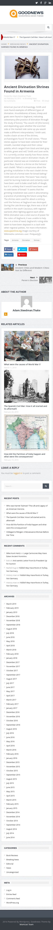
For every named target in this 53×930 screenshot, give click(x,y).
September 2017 (13, 674)
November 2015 (13, 766)
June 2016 (10, 737)
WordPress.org (12, 902)
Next (32, 277)
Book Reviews (12, 855)
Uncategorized (12, 872)
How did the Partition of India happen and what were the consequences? (24, 455)
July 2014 (10, 833)
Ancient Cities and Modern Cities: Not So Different (32, 269)
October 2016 (12, 720)
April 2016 (10, 745)
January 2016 (11, 758)
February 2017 (12, 704)
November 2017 (13, 666)
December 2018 (12, 616)
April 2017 (10, 695)
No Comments (9, 101)
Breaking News (31, 98)
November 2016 (13, 716)
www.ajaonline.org (13, 230)
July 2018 (10, 633)
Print (38, 101)
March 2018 (11, 649)
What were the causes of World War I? (22, 364)
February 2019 (12, 608)
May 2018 (10, 641)
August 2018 (11, 629)
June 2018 (10, 637)
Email (47, 101)
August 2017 (11, 679)
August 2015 (11, 779)
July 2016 (10, 733)
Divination (26, 240)
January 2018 (11, 658)
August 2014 (11, 829)
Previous (22, 264)
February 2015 (12, 804)
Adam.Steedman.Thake (22, 96)
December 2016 (12, 712)
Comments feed (13, 898)
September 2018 (13, 624)
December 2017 (12, 662)
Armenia (15, 240)
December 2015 (12, 762)
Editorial (9, 863)
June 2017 (10, 687)
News (8, 868)
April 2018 (10, 645)
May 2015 (10, 791)
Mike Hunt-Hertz (13, 553)
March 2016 (11, 749)
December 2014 (12, 812)
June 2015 (10, 787)
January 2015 (11, 808)
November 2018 (13, 620)
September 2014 (13, 824)
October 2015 (12, 770)
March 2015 (11, 800)
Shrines (36, 240)
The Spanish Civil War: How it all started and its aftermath (25, 407)
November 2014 (13, 816)
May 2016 (10, 741)
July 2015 (10, 783)
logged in (17, 473)
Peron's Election (30, 280)
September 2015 (13, 774)
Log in (8, 890)
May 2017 (10, 691)
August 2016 (11, 729)
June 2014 (10, 837)
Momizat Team (26, 924)
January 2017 (11, 708)
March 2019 (11, 604)
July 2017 (10, 683)
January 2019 (11, 612)
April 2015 (10, 795)
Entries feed (11, 894)
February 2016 (12, 754)
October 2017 (12, 670)
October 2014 (12, 820)
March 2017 (11, 699)
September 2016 (13, 725)
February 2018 (12, 654)
